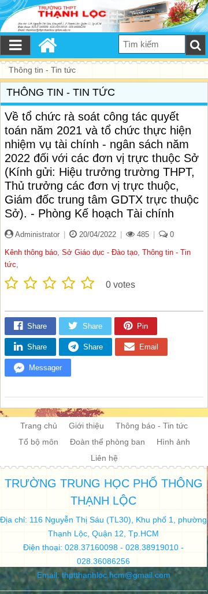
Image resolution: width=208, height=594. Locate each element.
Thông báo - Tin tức (152, 425)
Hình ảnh (173, 441)
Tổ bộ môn (38, 441)
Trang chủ (38, 425)
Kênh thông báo (31, 252)
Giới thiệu (86, 425)
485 (142, 234)
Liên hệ (104, 458)
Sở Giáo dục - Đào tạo (100, 252)
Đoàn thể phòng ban (107, 441)
